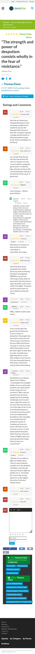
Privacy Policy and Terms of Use (8, 651)
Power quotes (22, 566)
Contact (4, 631)
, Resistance (18, 96)
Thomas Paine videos (14, 594)
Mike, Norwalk (25, 260)
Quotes (4, 638)
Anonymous (14, 302)
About (3, 622)
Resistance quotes (13, 569)
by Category (15, 638)
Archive (4, 624)
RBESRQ (23, 185)
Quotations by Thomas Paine (16, 587)
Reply (28, 111)
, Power (11, 96)
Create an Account (22, 1)
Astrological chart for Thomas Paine (19, 602)
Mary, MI (23, 502)
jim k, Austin (24, 491)
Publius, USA (24, 322)
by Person (27, 638)
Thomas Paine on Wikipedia (16, 598)
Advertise (5, 627)
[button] (11, 509)
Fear (6, 96)
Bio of (14, 583)
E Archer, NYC (24, 114)
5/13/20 (25, 203)
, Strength (25, 96)
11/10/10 (16, 117)
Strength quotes (12, 573)
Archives (5, 643)
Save (12, 543)
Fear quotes (11, 566)
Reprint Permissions (9, 629)
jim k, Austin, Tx (25, 151)
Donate (31, 1)
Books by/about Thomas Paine (17, 591)
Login (13, 1)
